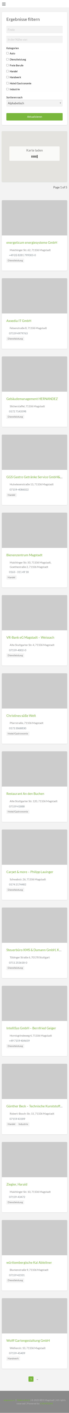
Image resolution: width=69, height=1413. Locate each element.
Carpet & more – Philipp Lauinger (29, 872)
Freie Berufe (16, 65)
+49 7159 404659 (19, 1040)
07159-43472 (17, 1196)
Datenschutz (23, 1400)
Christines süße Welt (21, 716)
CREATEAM (46, 1403)
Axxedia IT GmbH (18, 321)
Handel (13, 71)
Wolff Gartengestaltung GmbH (28, 1340)
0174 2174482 (17, 884)
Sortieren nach (14, 97)
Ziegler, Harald (16, 1184)
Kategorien (12, 48)
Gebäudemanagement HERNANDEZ (32, 399)
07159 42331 (17, 1275)
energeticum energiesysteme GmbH (31, 242)
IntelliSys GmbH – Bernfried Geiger (31, 1028)
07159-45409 (17, 1353)
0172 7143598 (17, 411)
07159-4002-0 (17, 650)
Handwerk (15, 77)
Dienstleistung (17, 59)
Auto (12, 53)
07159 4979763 (18, 333)
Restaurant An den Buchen (25, 794)
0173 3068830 (17, 728)
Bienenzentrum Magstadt (24, 555)
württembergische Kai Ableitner (29, 1262)
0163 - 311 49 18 (19, 571)
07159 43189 (17, 1118)
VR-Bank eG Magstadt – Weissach (30, 637)
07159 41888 (17, 806)
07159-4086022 (19, 489)
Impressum (9, 1400)
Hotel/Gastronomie (20, 83)
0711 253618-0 (18, 962)
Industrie (14, 89)
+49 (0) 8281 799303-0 (22, 255)
